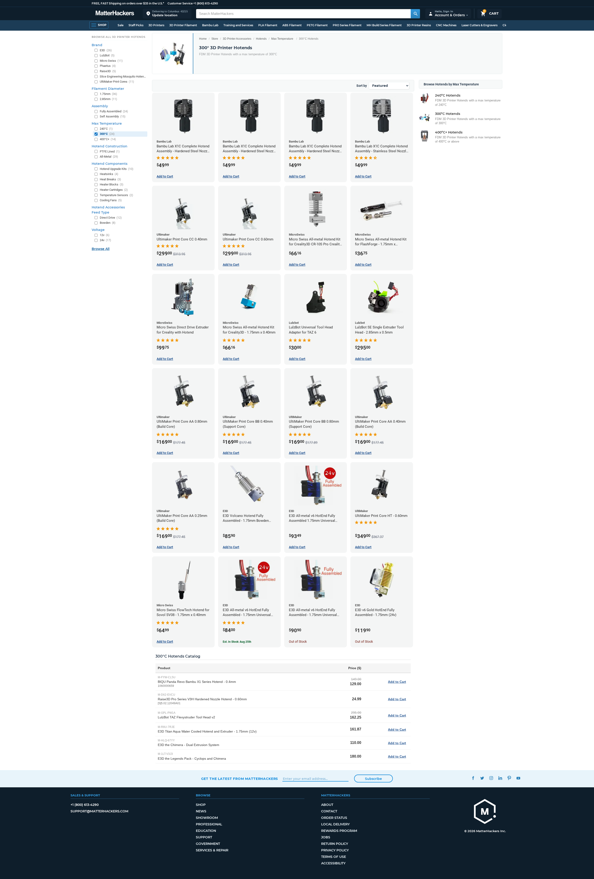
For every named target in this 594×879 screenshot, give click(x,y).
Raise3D (108, 71)
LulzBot (107, 55)
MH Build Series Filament (384, 25)
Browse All (101, 249)
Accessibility (333, 863)
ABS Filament (292, 25)
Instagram (491, 778)
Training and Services (238, 25)
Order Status (334, 818)
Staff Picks (136, 25)
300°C (107, 134)
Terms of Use (333, 857)
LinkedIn (500, 778)
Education (206, 831)
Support (204, 837)
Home (203, 38)
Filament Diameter (108, 89)
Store (214, 38)
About (327, 805)
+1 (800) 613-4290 (205, 3)
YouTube (518, 778)
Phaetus (108, 66)
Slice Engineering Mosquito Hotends (123, 76)
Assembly (100, 106)
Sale (120, 25)
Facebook (473, 778)
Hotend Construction (109, 146)
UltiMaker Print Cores (117, 81)
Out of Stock (298, 641)
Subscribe (373, 779)
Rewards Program (339, 831)
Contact (329, 811)
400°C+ (108, 139)
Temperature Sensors (116, 195)
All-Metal (109, 156)
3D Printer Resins (419, 25)
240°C (106, 128)
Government (208, 844)
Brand (97, 45)
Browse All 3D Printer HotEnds (118, 37)
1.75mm (108, 94)
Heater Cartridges (114, 189)
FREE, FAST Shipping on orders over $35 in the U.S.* (128, 3)
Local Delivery (335, 824)
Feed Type (100, 212)
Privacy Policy (335, 850)
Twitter (482, 778)
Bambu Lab (210, 25)
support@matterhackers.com (99, 811)
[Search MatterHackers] (415, 13)
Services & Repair (212, 850)
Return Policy (334, 844)
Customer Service (180, 3)
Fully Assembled (114, 111)
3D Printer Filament (183, 25)
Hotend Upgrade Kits (116, 169)
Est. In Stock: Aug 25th (237, 641)
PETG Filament (317, 25)
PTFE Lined (110, 151)
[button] (167, 14)
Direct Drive (111, 217)
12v (105, 235)
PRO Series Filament (347, 25)
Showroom (207, 818)
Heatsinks (109, 174)
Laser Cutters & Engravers (479, 25)
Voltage (98, 230)
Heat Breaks (110, 179)
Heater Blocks (111, 184)
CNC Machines (446, 25)
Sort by (361, 86)
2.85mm (108, 99)
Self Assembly (113, 116)
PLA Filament (267, 25)
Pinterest (509, 778)
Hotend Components (109, 164)
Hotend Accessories (108, 207)
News (201, 811)
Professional (209, 824)
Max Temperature (282, 38)
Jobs (325, 837)
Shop (201, 805)
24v (105, 240)
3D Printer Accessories (237, 38)
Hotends (261, 38)
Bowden (108, 222)
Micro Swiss (111, 60)
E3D (106, 50)
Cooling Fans (111, 200)
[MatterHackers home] (115, 13)
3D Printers (156, 25)
